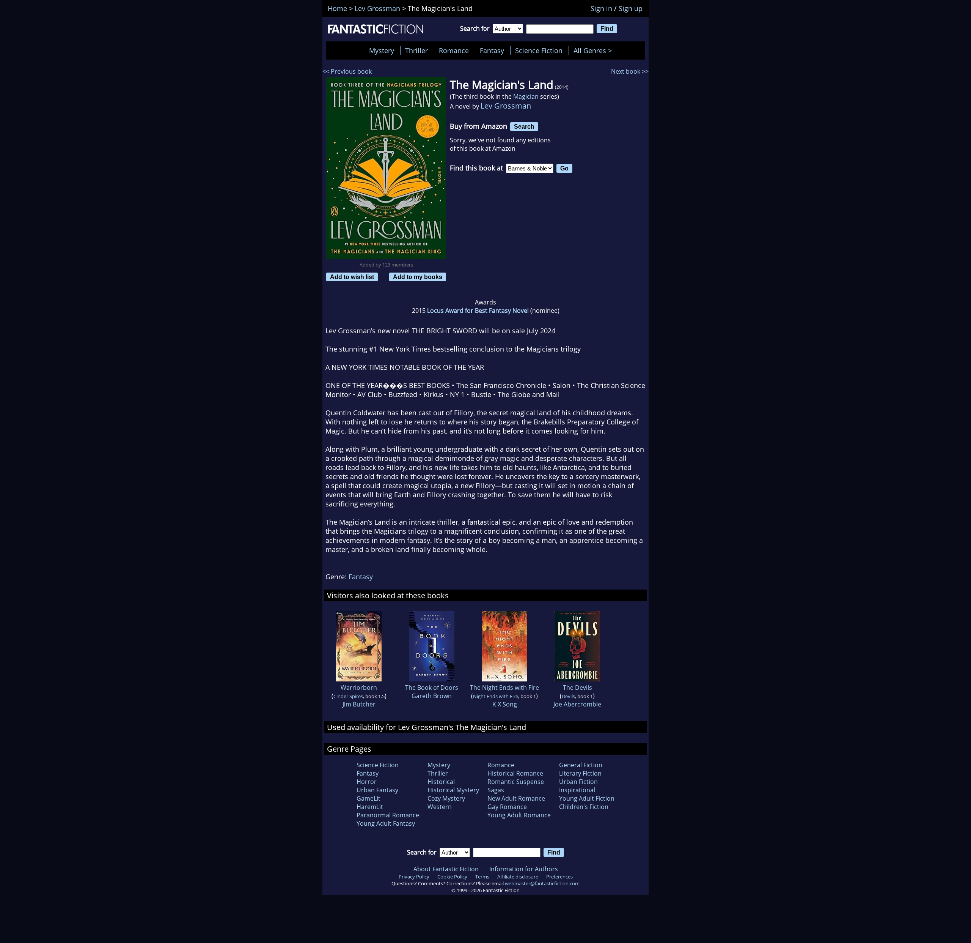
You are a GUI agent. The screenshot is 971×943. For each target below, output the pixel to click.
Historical (441, 781)
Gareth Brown (432, 696)
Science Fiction (538, 50)
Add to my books (417, 276)
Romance (454, 50)
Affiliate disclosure (517, 876)
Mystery (381, 50)
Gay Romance (507, 807)
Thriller (416, 50)
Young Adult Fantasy (386, 823)
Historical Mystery (453, 790)
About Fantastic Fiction (446, 869)
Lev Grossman (506, 106)
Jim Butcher (359, 704)
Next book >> (630, 71)
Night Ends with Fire (495, 696)
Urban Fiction (578, 781)
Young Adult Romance (519, 815)
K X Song (504, 704)
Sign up (631, 8)
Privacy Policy (414, 876)
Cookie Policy (452, 876)
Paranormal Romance (388, 815)
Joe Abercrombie (577, 704)
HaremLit (370, 807)
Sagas (495, 790)
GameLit (368, 798)
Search (524, 126)
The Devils (577, 687)
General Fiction (580, 765)
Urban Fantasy (377, 790)
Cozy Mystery (446, 798)
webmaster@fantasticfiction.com (542, 883)
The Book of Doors (431, 687)
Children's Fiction (583, 807)
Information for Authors (523, 869)
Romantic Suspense (515, 781)
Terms (482, 876)
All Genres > (594, 50)
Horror (367, 781)
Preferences (559, 876)
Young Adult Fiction (586, 798)
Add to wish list (352, 276)
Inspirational (577, 790)
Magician (526, 96)
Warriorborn (359, 687)
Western (439, 807)
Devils (568, 696)
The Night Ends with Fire (504, 687)
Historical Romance (515, 773)
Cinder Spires (348, 696)
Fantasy (492, 50)
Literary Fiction (580, 773)
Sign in (601, 8)
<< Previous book (347, 71)
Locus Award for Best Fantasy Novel (478, 310)
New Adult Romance (516, 798)
